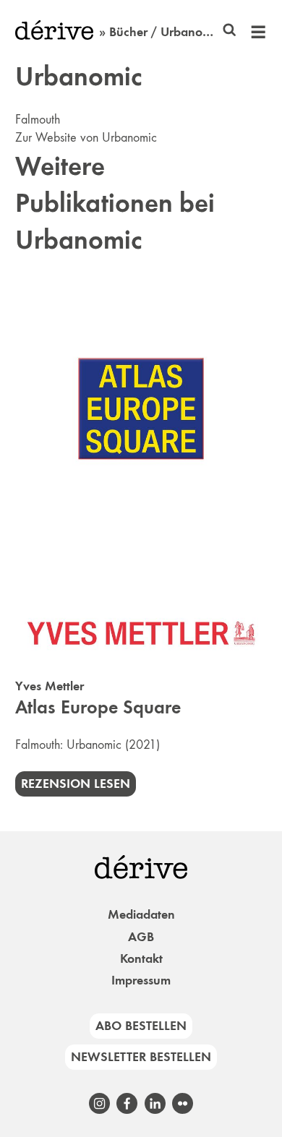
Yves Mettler (49, 686)
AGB (141, 937)
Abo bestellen (141, 1026)
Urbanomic (94, 744)
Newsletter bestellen (141, 1057)
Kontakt (141, 958)
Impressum (141, 980)
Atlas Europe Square (98, 707)
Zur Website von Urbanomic (86, 137)
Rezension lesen (75, 783)
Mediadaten (141, 914)
